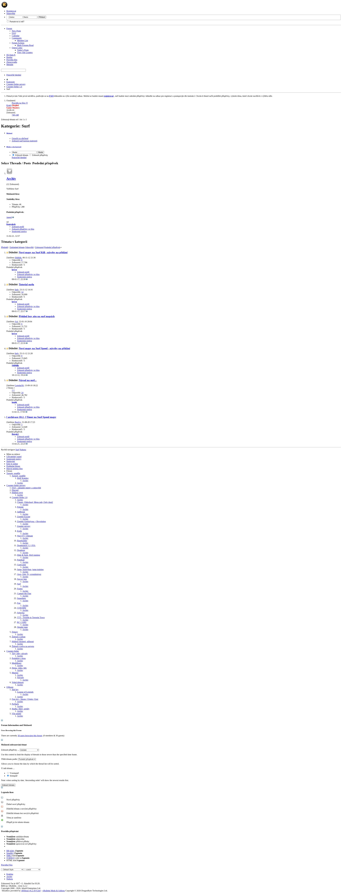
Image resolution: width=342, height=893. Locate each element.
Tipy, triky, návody (20, 653)
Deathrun (21, 550)
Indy (17, 290)
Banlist (9, 57)
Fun (18, 603)
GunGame (21, 565)
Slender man (22, 627)
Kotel (8, 105)
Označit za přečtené (20, 138)
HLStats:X (10, 55)
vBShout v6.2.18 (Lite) (31, 891)
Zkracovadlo (11, 62)
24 (22, 393)
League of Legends (25, 692)
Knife (19, 531)
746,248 (15, 115)
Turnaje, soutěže (13, 473)
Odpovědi (29, 247)
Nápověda (10, 13)
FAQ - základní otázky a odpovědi (26, 488)
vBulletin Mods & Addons (53, 891)
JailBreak (21, 512)
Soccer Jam (22, 579)
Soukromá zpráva (19, 231)
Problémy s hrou (19, 658)
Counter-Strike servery (16, 84)
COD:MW (21, 608)
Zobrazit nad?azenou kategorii (24, 141)
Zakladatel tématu (17, 247)
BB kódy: (10, 851)
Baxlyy (18, 422)
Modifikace (16, 663)
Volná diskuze (18, 682)
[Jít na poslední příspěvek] (27, 279)
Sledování (10, 461)
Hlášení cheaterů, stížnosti (23, 641)
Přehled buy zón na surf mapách (37, 316)
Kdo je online (12, 464)
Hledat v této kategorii (13, 147)
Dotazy (15, 632)
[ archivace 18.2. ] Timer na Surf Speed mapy (31, 417)
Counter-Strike (12, 651)
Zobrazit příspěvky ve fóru (23, 229)
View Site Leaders (25, 52)
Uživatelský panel (14, 456)
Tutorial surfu (26, 284)
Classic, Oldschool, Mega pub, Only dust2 (35, 502)
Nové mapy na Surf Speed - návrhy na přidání (44, 348)
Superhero (21, 598)
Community (17, 38)
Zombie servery (23, 526)
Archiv (11, 178)
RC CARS (21, 622)
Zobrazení (39, 247)
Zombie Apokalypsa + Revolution (31, 521)
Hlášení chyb (17, 492)
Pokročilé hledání (13, 75)
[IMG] (9, 855)
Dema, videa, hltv (19, 668)
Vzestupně (14, 773)
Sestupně (13, 776)
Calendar (15, 36)
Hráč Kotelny (23, 478)
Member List (22, 40)
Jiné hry (15, 689)
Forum (9, 28)
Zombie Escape (23, 516)
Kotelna (9, 874)
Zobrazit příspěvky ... (10, 750)
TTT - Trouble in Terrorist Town (31, 617)
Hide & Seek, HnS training (28, 555)
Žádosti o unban (18, 637)
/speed (9, 217)
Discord (15, 490)
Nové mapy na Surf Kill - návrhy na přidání (43, 252)
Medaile (9, 64)
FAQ (14, 33)
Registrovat (11, 11)
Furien (20, 589)
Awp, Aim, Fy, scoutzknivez (29, 574)
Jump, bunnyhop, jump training (30, 569)
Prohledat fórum (13, 466)
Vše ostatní (16, 713)
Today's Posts (23, 50)
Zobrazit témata (21, 155)
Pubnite (20, 507)
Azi (16, 321)
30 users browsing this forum (30, 735)
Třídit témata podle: (9, 759)
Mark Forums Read (25, 45)
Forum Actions (18, 43)
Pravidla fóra (11, 60)
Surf (19, 584)
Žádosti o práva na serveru (23, 646)
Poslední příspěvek (52, 247)
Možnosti (9, 133)
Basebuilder (22, 541)
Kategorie (10, 82)
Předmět (4, 247)
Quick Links (17, 48)
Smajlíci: (10, 853)
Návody (20, 677)
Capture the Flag (24, 593)
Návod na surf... (28, 380)
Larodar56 (19, 385)
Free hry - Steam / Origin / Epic (25, 699)
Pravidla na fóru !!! (20, 103)
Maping (15, 673)
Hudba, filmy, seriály (20, 709)
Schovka (20, 613)
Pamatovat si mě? (16, 21)
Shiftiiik (18, 257)
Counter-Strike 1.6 (14, 87)
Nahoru (23, 450)
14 (22, 292)
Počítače (15, 704)
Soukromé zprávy (13, 459)
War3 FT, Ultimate (25, 536)
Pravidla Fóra (6, 865)
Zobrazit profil (18, 227)
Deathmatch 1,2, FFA (26, 545)
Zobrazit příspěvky (40, 155)
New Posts (16, 31)
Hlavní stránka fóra (14, 468)
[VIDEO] (10, 858)
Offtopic (9, 687)
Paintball (20, 560)
